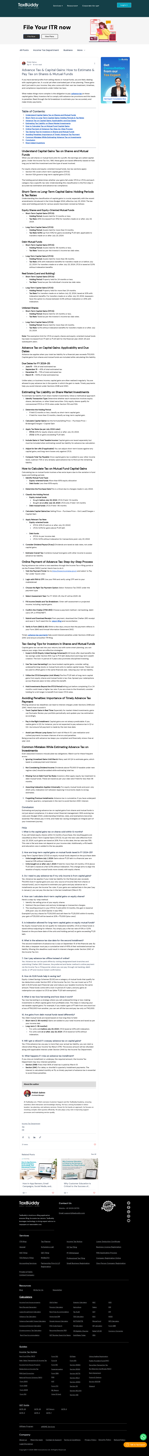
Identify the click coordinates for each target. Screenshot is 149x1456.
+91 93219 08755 (72, 1208)
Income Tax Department (46, 50)
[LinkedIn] (128, 1211)
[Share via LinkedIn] (34, 1137)
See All (93, 1154)
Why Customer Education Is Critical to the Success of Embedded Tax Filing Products (78, 1185)
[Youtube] (128, 1220)
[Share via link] (40, 1137)
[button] (58, 5)
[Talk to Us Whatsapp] (143, 1437)
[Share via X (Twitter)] (29, 1137)
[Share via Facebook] (23, 1137)
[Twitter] (128, 1203)
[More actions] (94, 63)
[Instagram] (128, 1216)
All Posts (24, 50)
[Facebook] (128, 1207)
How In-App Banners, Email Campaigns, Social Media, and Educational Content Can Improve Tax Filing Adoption (37, 1185)
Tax (23, 1127)
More (80, 50)
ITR (23, 1130)
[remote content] (59, 1097)
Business (68, 50)
